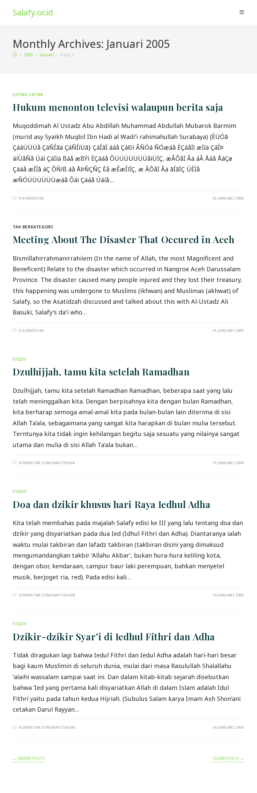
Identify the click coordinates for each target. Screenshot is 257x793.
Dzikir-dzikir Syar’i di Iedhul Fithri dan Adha (114, 636)
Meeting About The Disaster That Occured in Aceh (123, 239)
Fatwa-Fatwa (28, 94)
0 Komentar (31, 198)
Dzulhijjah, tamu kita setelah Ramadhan (101, 371)
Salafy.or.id (33, 12)
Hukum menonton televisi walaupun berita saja (118, 107)
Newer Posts (29, 758)
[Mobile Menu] (242, 12)
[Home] (15, 55)
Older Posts (228, 758)
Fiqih (19, 359)
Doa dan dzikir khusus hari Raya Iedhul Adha (111, 504)
